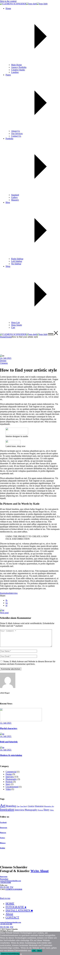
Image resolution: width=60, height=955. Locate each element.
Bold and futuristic (9, 742)
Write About (40, 871)
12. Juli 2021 (5, 723)
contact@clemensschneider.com (10, 881)
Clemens (4, 363)
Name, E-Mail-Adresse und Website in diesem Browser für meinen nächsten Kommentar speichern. (27, 662)
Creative (31, 806)
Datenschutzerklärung (10, 953)
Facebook (3, 822)
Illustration (39, 806)
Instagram (3, 827)
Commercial (11, 771)
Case (18, 806)
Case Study (23, 806)
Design (8, 337)
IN (4, 887)
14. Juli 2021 (5, 358)
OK (34, 951)
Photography (11, 779)
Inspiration (4, 593)
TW (11, 887)
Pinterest (3, 832)
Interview (13, 593)
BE (7, 887)
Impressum (3, 876)
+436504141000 (5, 882)
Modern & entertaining (11, 755)
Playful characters (8, 728)
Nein (39, 951)
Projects (9, 782)
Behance (3, 843)
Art (2, 805)
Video (8, 789)
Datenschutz (4, 879)
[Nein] (21, 954)
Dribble (2, 848)
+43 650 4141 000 (6, 924)
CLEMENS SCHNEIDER (13, 889)
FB (1, 887)
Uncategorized (12, 787)
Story (8, 784)
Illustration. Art (49, 806)
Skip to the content (8, 1)
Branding (11, 805)
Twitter (2, 838)
